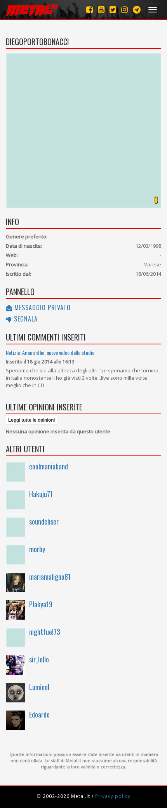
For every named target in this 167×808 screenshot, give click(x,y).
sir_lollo (39, 659)
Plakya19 (40, 604)
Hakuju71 (41, 494)
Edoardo (39, 714)
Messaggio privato (41, 307)
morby (37, 549)
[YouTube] (101, 9)
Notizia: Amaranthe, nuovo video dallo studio (50, 352)
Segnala (25, 318)
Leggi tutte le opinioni (31, 420)
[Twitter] (113, 9)
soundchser (44, 521)
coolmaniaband (48, 466)
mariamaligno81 (50, 577)
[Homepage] (32, 9)
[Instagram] (137, 9)
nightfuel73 (44, 632)
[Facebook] (89, 9)
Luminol (39, 687)
